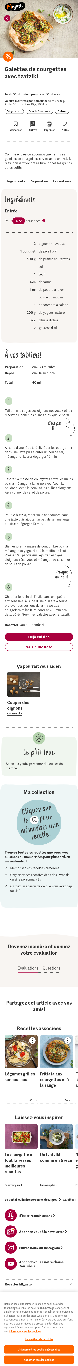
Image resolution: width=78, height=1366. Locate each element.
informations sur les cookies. (25, 1331)
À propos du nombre (44, 221)
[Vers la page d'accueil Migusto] (15, 4)
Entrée (62, 111)
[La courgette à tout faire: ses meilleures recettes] (21, 1155)
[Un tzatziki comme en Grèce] (56, 1155)
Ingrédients (16, 181)
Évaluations (62, 181)
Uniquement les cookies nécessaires (39, 1349)
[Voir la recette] (21, 1069)
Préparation (39, 181)
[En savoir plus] (23, 707)
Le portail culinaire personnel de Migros (31, 1199)
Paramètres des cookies (39, 1339)
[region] (39, 1329)
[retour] (7, 18)
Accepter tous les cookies (39, 1360)
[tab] (39, 1284)
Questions (51, 968)
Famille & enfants (39, 111)
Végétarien (14, 111)
